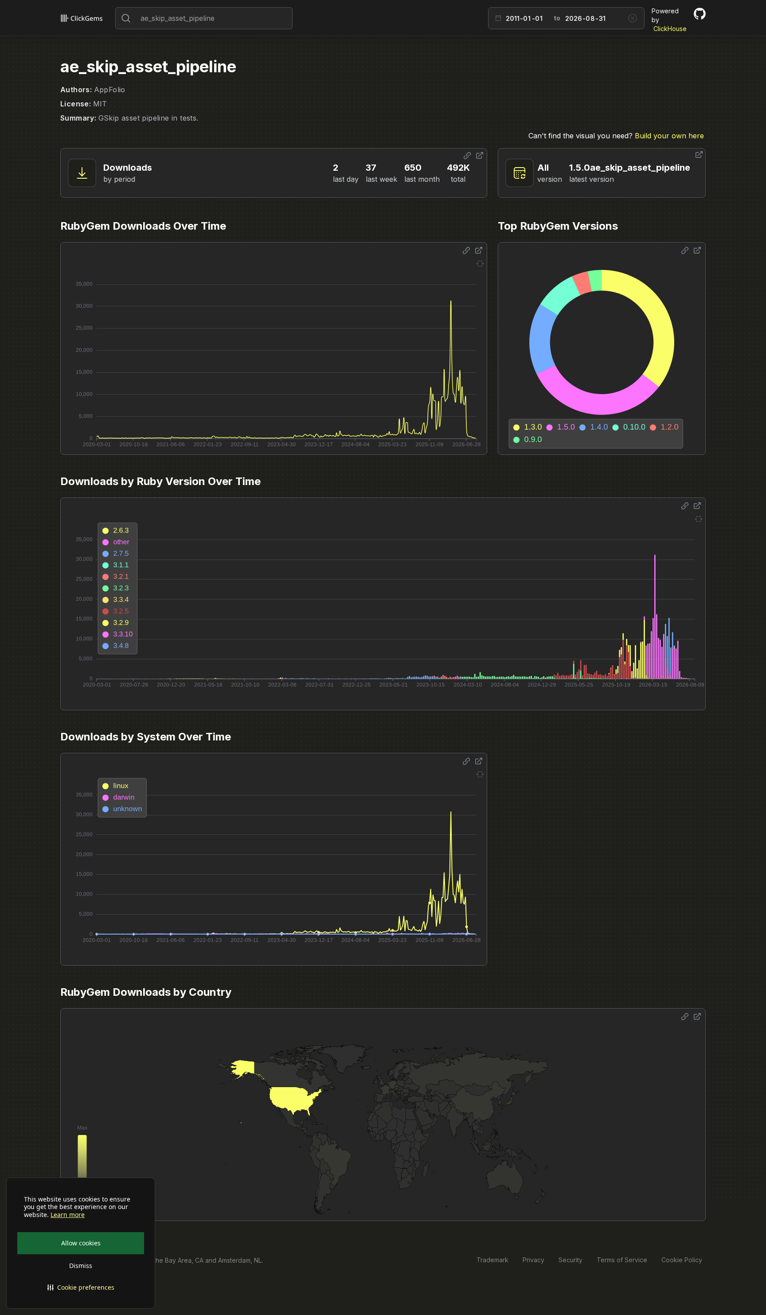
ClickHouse (670, 28)
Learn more (68, 1215)
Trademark (492, 1260)
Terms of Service (622, 1260)
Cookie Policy (681, 1260)
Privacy (533, 1260)
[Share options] (467, 155)
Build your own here (669, 135)
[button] (80, 1287)
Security (570, 1260)
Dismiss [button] (80, 1265)
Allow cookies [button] (81, 1243)
